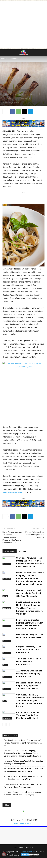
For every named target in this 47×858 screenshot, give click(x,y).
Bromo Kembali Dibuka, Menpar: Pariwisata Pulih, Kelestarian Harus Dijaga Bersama (23, 785)
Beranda (4, 59)
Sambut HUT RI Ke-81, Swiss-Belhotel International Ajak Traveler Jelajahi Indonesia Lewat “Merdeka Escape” (30, 700)
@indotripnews (23, 823)
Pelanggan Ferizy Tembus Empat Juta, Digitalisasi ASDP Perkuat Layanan (28, 685)
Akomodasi (14, 59)
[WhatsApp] (18, 111)
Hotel (5, 701)
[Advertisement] (23, 24)
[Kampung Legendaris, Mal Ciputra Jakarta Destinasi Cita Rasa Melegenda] (9, 593)
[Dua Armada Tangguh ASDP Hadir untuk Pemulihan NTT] (9, 637)
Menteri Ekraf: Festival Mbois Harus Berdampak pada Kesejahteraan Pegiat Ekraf (23, 778)
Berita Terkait (9, 551)
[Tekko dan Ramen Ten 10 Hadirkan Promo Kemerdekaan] (9, 661)
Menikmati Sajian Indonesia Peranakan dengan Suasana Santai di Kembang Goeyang (22, 793)
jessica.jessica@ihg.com (13, 492)
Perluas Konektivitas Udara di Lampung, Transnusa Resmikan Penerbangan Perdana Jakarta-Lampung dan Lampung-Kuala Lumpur (30, 578)
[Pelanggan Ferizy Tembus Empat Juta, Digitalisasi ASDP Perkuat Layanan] (9, 685)
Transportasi (7, 677)
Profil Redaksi (18, 847)
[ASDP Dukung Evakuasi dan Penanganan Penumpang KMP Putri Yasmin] (9, 673)
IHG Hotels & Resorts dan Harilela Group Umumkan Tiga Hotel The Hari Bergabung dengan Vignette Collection (29, 608)
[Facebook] (12, 111)
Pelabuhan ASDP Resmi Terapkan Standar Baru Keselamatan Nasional (27, 715)
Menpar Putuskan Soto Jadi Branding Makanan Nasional (34, 534)
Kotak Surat (29, 847)
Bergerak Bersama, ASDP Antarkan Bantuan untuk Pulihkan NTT (28, 649)
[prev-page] (4, 724)
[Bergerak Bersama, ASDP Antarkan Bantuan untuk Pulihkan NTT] (9, 649)
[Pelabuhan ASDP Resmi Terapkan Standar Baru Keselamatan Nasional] (9, 715)
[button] (4, 52)
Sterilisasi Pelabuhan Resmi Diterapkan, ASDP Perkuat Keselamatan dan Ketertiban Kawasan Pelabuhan (23, 743)
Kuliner (27, 90)
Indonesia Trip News (28, 852)
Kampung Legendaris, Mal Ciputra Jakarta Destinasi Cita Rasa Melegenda (28, 593)
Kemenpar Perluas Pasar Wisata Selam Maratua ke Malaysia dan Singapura (23, 762)
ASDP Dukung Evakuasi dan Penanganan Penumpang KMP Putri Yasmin (29, 673)
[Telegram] (30, 111)
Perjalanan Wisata (17, 90)
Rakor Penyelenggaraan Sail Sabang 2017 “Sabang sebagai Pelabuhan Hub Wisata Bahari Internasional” (12, 537)
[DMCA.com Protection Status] (30, 855)
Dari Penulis (22, 551)
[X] (24, 111)
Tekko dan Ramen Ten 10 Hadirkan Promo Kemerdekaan (28, 661)
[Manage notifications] (4, 854)
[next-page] (8, 724)
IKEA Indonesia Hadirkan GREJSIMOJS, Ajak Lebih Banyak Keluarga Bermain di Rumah (23, 770)
